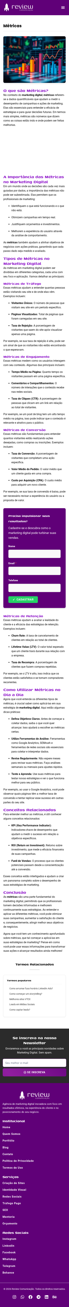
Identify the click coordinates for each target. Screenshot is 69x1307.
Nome (11, 546)
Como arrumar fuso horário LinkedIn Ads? (31, 988)
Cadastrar (23, 599)
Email (12, 563)
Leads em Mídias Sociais (22, 1004)
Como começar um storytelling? (25, 993)
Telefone (13, 580)
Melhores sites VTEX (19, 999)
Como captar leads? (19, 1009)
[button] (63, 7)
